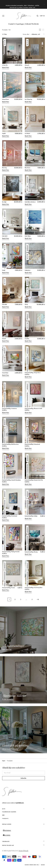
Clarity (26, 304)
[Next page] (37, 599)
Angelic (4, 133)
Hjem (3, 761)
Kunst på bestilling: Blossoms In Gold (33, 408)
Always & (27, 65)
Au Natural (27, 133)
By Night (4, 202)
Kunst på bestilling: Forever (8, 587)
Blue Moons (27, 168)
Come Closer (5, 373)
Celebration (27, 270)
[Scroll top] (43, 864)
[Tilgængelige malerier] (23, 679)
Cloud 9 (4, 338)
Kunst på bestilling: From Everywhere (33, 587)
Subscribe (23, 778)
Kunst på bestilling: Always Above (33, 372)
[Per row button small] (43, 29)
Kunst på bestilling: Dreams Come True (34, 480)
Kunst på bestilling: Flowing (31, 552)
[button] (3, 15)
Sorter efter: (26, 34)
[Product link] (12, 54)
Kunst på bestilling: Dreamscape (9, 516)
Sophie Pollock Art (12, 851)
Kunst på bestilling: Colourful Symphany (11, 480)
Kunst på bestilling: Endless (31, 516)
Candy (3, 270)
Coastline (27, 338)
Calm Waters (28, 236)
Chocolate (4, 304)
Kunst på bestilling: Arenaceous (9, 408)
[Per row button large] (40, 29)
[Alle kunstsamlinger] (23, 630)
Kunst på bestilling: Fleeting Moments (10, 551)
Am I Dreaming (28, 99)
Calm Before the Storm (30, 202)
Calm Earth (4, 236)
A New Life (4, 65)
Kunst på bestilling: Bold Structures (10, 444)
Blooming (4, 168)
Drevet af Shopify (23, 851)
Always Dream (5, 99)
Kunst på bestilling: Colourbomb (32, 444)
